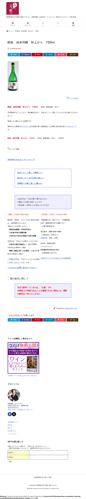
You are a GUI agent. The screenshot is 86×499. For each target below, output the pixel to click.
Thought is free (54, 488)
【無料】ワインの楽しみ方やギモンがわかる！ (23, 375)
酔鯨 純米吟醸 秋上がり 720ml (28, 31)
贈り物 (10, 425)
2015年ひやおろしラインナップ (21, 160)
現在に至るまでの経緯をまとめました (20, 409)
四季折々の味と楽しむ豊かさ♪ (30, 183)
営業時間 (43, 238)
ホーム (10, 31)
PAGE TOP (82, 482)
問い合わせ (15, 262)
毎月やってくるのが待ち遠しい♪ (31, 178)
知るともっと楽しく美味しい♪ (30, 173)
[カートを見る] (72, 98)
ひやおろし (25, 126)
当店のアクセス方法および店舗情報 (55, 258)
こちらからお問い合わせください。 (23, 268)
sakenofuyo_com (71, 308)
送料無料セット (13, 422)
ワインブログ (12, 434)
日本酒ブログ (12, 431)
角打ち (10, 428)
